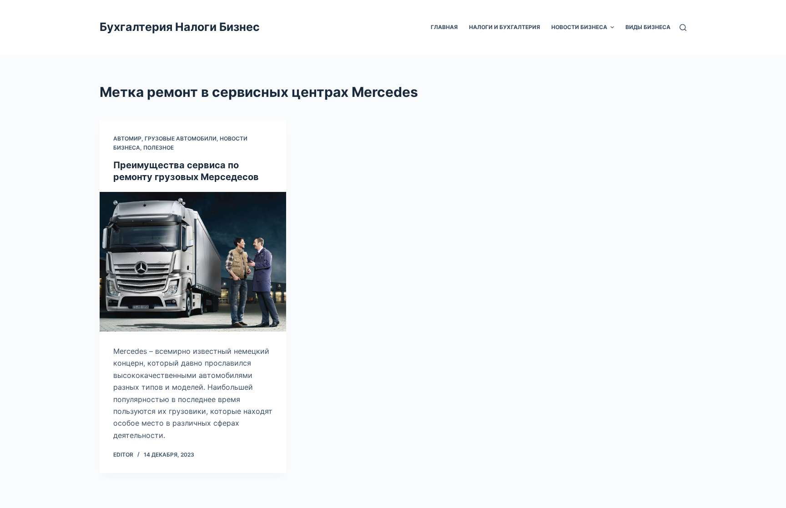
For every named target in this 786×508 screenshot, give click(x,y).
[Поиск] (683, 27)
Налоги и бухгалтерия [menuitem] (504, 27)
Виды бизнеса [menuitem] (647, 27)
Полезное (158, 147)
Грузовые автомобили (181, 138)
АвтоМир (127, 138)
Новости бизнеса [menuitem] (579, 27)
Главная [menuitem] (444, 27)
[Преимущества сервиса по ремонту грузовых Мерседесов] (193, 262)
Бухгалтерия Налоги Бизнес (180, 27)
